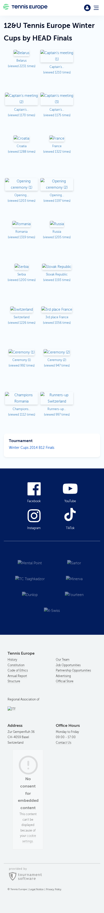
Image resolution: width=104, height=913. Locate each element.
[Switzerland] (21, 310)
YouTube (70, 501)
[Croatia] (21, 139)
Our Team (62, 659)
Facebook (34, 501)
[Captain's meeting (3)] (56, 99)
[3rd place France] (56, 310)
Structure (14, 681)
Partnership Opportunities (73, 670)
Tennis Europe (25, 8)
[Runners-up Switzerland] (56, 399)
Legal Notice (36, 889)
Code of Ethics (18, 670)
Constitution (16, 665)
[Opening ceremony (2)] (56, 185)
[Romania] (21, 224)
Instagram (34, 528)
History (12, 659)
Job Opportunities (68, 665)
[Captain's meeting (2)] (21, 99)
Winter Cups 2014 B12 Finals (31, 448)
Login (87, 8)
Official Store (64, 681)
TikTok (70, 528)
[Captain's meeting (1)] (56, 56)
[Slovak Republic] (56, 267)
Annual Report (17, 676)
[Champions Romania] (21, 399)
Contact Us (63, 742)
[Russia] (57, 224)
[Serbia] (22, 267)
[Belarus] (21, 53)
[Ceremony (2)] (57, 352)
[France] (56, 139)
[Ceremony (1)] (22, 352)
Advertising (63, 676)
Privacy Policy (53, 889)
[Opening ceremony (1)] (21, 185)
